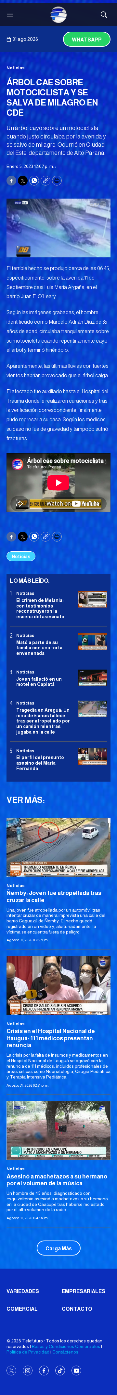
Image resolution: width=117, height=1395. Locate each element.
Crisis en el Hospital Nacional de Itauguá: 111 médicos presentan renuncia (50, 1038)
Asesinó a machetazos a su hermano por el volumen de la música (56, 1180)
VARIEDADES (22, 1291)
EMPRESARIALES (83, 1291)
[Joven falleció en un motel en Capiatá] (92, 678)
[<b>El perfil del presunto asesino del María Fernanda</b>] (92, 756)
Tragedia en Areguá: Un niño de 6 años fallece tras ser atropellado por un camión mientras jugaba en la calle (43, 721)
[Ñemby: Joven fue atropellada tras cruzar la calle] (58, 847)
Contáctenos (65, 1351)
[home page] (58, 15)
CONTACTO (77, 1309)
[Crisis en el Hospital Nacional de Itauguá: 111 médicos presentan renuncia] (58, 985)
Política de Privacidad (27, 1351)
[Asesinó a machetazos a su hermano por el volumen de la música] (58, 1130)
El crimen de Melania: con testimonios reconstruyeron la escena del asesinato (40, 608)
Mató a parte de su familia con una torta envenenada (39, 648)
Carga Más (59, 1248)
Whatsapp (87, 39)
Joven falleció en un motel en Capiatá (39, 681)
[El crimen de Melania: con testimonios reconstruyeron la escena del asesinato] (92, 599)
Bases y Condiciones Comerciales (66, 1346)
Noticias (15, 67)
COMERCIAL (22, 1309)
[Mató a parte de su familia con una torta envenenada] (92, 641)
